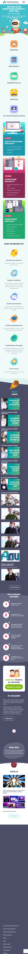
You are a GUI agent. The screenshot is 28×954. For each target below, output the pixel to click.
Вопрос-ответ (6, 944)
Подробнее (8, 724)
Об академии (6, 950)
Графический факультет (9, 932)
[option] (14, 23)
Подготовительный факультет (11, 925)
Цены (4, 941)
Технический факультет (9, 929)
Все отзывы (14, 593)
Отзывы (5, 953)
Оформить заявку (14, 693)
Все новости (14, 822)
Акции (4, 938)
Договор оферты (7, 935)
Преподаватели (7, 947)
